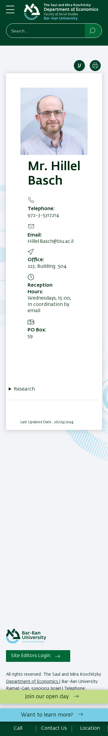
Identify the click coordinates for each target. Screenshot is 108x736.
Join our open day (47, 696)
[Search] (93, 30)
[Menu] (10, 12)
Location (90, 728)
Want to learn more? (47, 715)
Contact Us (54, 728)
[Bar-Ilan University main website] (26, 642)
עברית (79, 65)
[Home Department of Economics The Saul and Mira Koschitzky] (63, 12)
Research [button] (24, 389)
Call (18, 728)
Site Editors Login (30, 655)
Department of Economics (32, 682)
